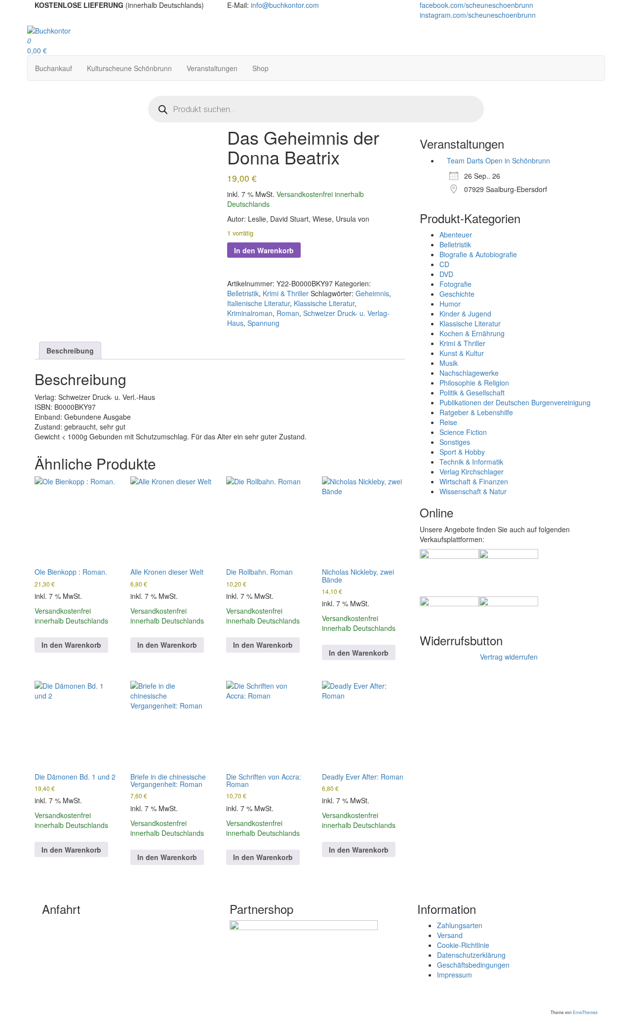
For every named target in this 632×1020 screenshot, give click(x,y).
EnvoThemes (585, 1012)
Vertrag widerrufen (509, 657)
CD (444, 264)
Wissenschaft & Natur (473, 491)
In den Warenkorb (264, 250)
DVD (446, 274)
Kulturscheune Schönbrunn (129, 68)
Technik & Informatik (471, 462)
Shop (260, 68)
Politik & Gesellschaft (472, 392)
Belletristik (243, 293)
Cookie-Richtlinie (463, 945)
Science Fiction (463, 432)
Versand (450, 935)
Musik (448, 363)
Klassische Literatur (324, 303)
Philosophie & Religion (474, 383)
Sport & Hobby (462, 452)
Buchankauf (53, 68)
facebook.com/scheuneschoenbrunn (477, 5)
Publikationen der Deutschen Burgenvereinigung (515, 402)
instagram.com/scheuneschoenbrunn (479, 15)
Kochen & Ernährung (472, 333)
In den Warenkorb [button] (71, 645)
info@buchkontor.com (285, 5)
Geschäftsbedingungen (473, 965)
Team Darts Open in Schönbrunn (498, 160)
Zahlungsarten (459, 925)
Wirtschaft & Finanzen (473, 481)
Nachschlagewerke (469, 373)
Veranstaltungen (212, 68)
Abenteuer (455, 234)
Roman (287, 313)
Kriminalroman (250, 313)
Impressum (454, 975)
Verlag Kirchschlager (471, 471)
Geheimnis (372, 293)
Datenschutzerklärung (471, 955)
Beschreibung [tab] (70, 350)
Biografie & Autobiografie (478, 254)
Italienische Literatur (258, 303)
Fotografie (455, 284)
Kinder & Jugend (465, 313)
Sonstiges (454, 442)
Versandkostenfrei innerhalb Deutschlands (71, 616)
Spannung (263, 323)
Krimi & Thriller (286, 293)
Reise (448, 422)
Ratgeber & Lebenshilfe (476, 412)
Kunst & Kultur (461, 353)
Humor (450, 304)
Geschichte (456, 294)
